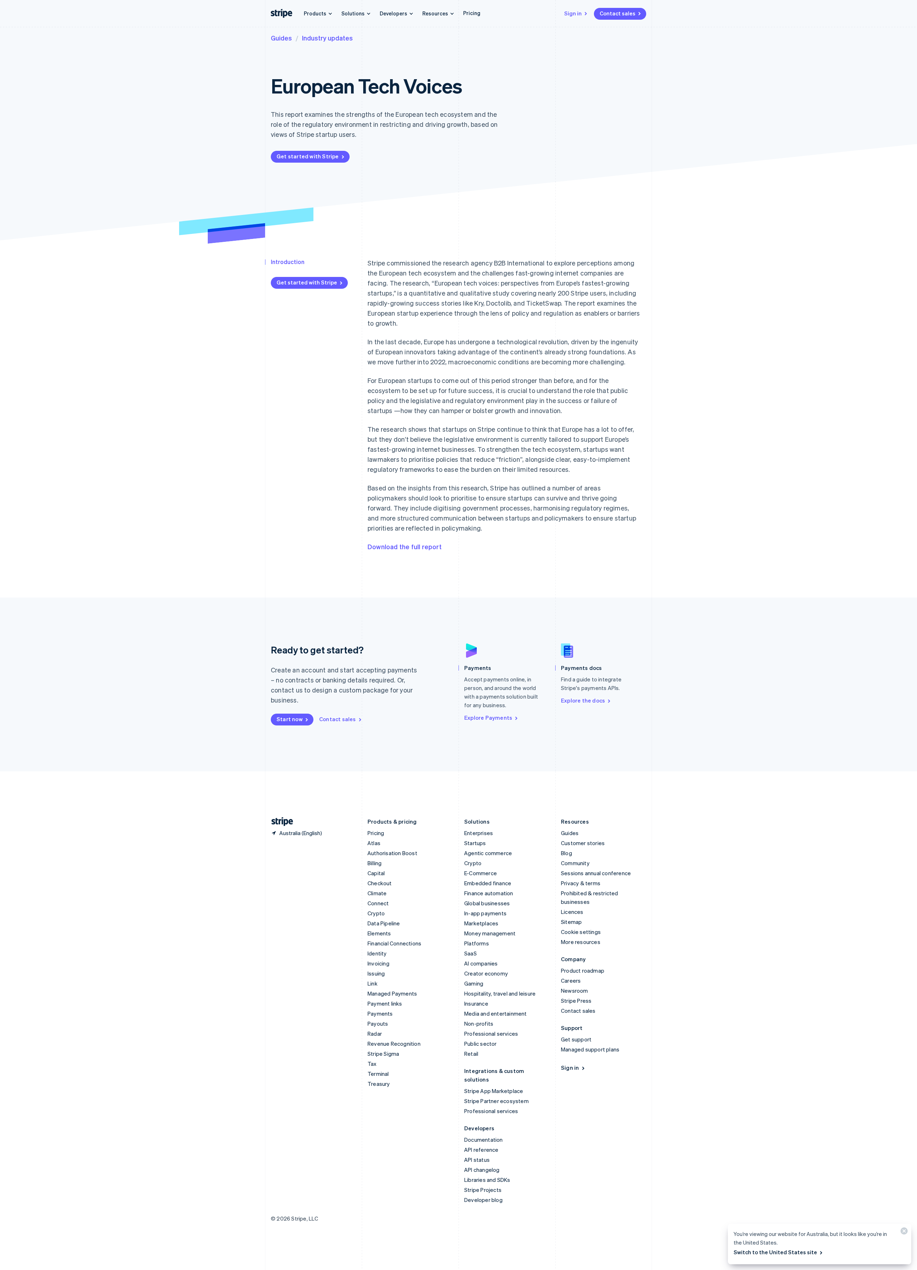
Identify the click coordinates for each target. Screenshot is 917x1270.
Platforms (476, 943)
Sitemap (571, 921)
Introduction (287, 261)
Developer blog (483, 1199)
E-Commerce (480, 873)
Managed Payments (392, 993)
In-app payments (485, 913)
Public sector (480, 1043)
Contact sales (617, 13)
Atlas (374, 843)
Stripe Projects (482, 1189)
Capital (376, 873)
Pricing (471, 13)
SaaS (470, 953)
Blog (566, 853)
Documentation (483, 1139)
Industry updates (327, 38)
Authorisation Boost (392, 853)
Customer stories (583, 843)
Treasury (379, 1083)
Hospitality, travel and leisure (500, 993)
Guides (281, 38)
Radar (375, 1033)
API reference (481, 1149)
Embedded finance (487, 883)
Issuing (376, 973)
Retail (471, 1053)
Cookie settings (581, 931)
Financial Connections (394, 943)
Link (373, 983)
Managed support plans (590, 1049)
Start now (290, 719)
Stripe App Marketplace (493, 1090)
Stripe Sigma (383, 1053)
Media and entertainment (495, 1013)
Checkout (380, 883)
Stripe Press (576, 1000)
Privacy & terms (580, 883)
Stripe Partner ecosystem (496, 1100)
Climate (377, 893)
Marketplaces (481, 923)
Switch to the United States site (775, 1252)
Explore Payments (488, 717)
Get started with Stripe (308, 156)
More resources (580, 941)
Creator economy (486, 973)
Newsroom (574, 990)
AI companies (481, 963)
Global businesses (487, 903)
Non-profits (478, 1023)
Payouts (378, 1023)
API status (477, 1159)
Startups (475, 843)
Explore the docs (583, 700)
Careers (571, 980)
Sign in (573, 13)
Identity (377, 953)
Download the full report (405, 546)
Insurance (476, 1003)
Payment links (385, 1003)
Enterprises (478, 833)
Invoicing (378, 963)
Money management (489, 933)
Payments (380, 1013)
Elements (379, 933)
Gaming (473, 983)
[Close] (903, 1232)
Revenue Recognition (394, 1043)
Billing (374, 863)
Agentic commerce (488, 853)
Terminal (378, 1073)
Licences (572, 911)
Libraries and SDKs (487, 1179)
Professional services (491, 1033)
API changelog (482, 1169)
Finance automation (488, 893)
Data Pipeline (384, 923)
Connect (378, 903)
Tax (372, 1063)
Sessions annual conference (596, 873)
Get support (576, 1039)
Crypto (376, 913)
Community (575, 863)
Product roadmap (582, 970)
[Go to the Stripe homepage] (279, 821)
